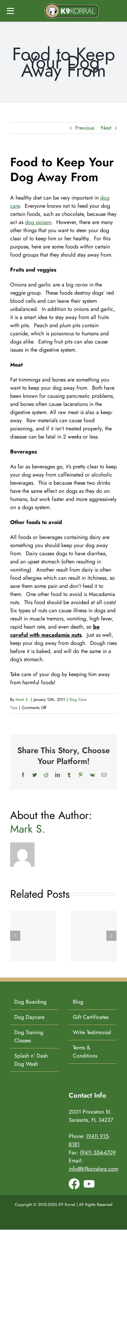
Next (106, 128)
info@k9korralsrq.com (93, 1169)
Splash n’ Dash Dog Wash (31, 1060)
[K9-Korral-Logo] (71, 6)
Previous (84, 128)
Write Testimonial (92, 1032)
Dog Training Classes (28, 1036)
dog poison (38, 222)
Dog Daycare (29, 1017)
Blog (78, 1002)
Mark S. (22, 699)
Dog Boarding (30, 1002)
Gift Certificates (90, 1017)
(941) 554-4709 (98, 1152)
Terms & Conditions (85, 1052)
